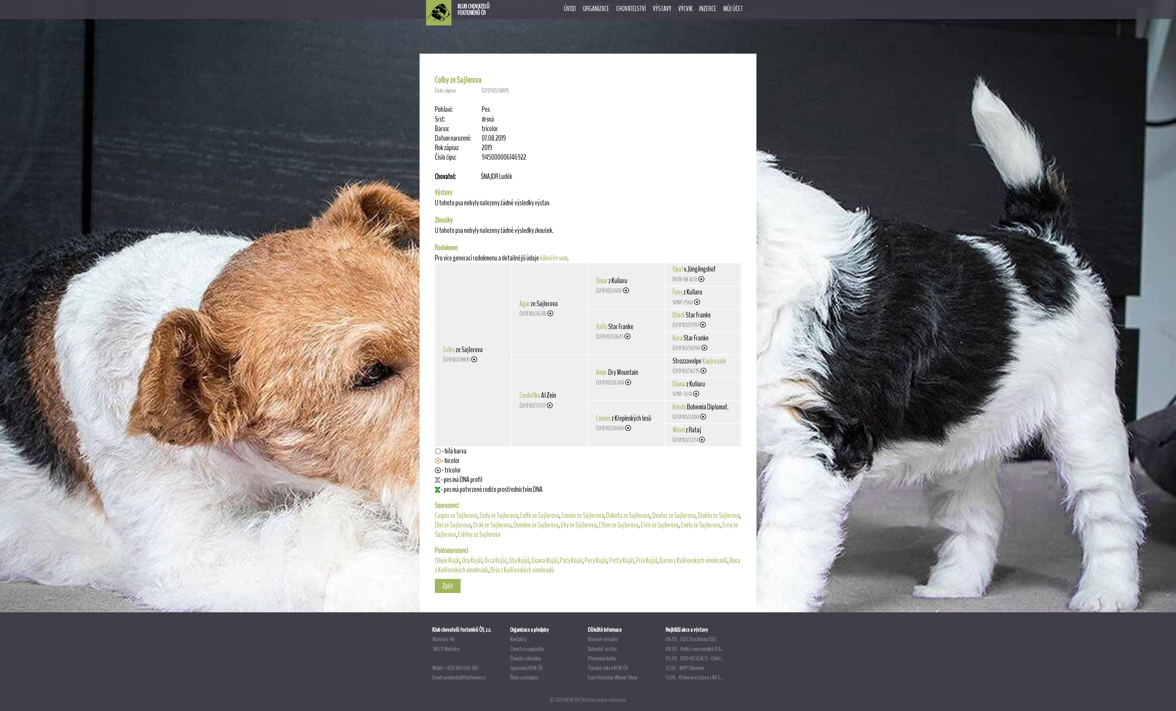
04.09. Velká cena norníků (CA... (694, 648)
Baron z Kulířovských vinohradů (693, 560)
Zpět (448, 586)
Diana (679, 384)
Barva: (442, 129)
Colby (449, 349)
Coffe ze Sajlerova (539, 515)
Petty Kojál (621, 560)
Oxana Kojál (544, 560)
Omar (602, 281)
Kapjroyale (714, 361)
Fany (678, 292)
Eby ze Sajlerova (579, 525)
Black (679, 315)
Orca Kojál (495, 560)
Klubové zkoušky (603, 639)
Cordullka (529, 395)
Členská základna (525, 658)
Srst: (440, 119)
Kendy (679, 407)
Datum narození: (453, 138)
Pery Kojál (596, 560)
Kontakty (518, 639)
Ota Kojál (519, 560)
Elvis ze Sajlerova (660, 525)
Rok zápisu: (447, 148)
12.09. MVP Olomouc (685, 667)
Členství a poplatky (527, 648)
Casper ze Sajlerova (456, 515)
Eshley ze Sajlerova (479, 534)
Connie (603, 418)
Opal (678, 269)
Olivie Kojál (447, 560)
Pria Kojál (646, 560)
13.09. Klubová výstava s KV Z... (694, 677)
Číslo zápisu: (445, 90)
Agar (524, 303)
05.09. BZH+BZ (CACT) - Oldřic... (695, 658)
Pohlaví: (444, 109)
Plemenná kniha (602, 658)
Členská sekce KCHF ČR (608, 667)
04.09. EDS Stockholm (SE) (691, 639)
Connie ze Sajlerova (582, 515)
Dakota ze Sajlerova (628, 515)
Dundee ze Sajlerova (536, 525)
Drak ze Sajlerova (492, 525)
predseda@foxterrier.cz (465, 677)
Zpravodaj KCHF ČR (526, 667)
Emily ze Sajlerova (700, 525)
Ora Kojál (472, 560)
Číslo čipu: (445, 157)
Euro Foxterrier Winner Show (612, 677)
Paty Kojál (571, 560)
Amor (601, 372)
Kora (678, 338)
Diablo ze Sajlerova (719, 515)
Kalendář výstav (602, 648)
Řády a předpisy (524, 677)
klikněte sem (553, 258)
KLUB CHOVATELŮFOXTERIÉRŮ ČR (474, 9)
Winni (679, 430)
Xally (601, 326)
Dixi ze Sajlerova (453, 525)
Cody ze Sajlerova (499, 515)
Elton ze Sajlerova (619, 525)
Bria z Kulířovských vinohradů (522, 570)
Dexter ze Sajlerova (673, 515)
